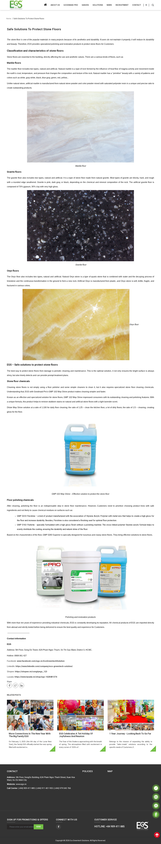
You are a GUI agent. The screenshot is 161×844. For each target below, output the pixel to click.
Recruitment (122, 5)
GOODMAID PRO (71, 5)
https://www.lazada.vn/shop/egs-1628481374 (36, 677)
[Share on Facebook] (9, 685)
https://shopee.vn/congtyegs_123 (31, 671)
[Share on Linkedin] (21, 685)
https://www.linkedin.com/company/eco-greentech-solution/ (44, 666)
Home (8, 19)
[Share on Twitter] (15, 685)
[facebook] (58, 826)
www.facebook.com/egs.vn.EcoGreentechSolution (41, 661)
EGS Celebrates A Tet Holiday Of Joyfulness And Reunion (76, 735)
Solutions (98, 5)
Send (38, 827)
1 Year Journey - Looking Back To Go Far (130, 733)
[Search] (153, 5)
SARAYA (85, 5)
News (109, 5)
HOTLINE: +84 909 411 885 (109, 826)
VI (146, 5)
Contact (136, 5)
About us (55, 5)
